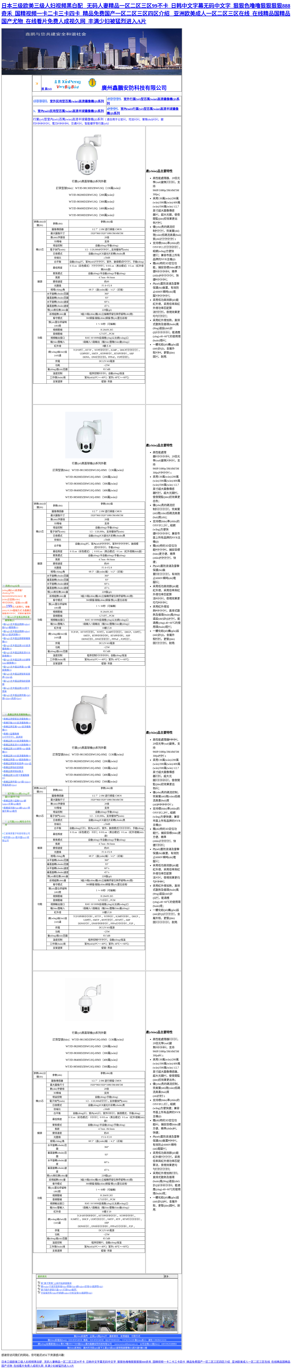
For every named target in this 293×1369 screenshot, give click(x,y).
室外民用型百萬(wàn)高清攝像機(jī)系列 (77, 101)
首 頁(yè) (46, 88)
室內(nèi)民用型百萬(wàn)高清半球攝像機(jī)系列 (71, 111)
